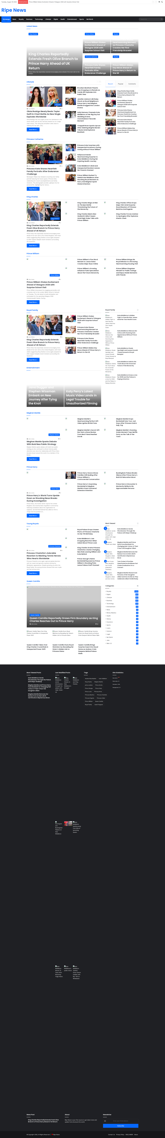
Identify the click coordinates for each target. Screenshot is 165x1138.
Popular (120, 84)
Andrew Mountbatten (90, 678)
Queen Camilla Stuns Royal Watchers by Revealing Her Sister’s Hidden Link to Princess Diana (63, 648)
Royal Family (88, 704)
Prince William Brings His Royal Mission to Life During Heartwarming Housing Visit (127, 261)
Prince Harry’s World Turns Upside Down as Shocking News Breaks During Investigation (43, 498)
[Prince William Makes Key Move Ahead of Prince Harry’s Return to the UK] (110, 130)
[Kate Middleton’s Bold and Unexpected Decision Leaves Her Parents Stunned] (70, 168)
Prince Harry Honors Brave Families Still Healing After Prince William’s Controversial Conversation (88, 476)
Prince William (90, 34)
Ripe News (56, 1134)
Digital (56, 19)
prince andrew (89, 685)
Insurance (110, 622)
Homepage (6, 19)
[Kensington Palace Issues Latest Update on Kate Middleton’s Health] (59, 893)
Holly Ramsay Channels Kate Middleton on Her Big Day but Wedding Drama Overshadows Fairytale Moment (88, 116)
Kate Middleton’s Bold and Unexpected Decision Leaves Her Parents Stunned (88, 168)
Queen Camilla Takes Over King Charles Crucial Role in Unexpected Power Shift (37, 647)
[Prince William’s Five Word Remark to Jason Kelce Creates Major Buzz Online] (66, 259)
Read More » (33, 129)
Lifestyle (48, 19)
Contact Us (111, 1134)
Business (29, 19)
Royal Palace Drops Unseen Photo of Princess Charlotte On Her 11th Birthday (88, 531)
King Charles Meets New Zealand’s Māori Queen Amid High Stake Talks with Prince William (87, 217)
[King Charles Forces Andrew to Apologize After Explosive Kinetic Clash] (105, 214)
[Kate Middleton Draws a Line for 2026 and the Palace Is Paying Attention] (110, 379)
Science (109, 631)
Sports (81, 19)
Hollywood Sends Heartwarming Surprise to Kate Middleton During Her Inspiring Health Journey (87, 158)
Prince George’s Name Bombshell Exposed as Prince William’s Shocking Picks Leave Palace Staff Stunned (88, 562)
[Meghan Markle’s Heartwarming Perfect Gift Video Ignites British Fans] (66, 419)
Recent (110, 84)
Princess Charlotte (102, 695)
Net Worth (90, 19)
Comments (132, 84)
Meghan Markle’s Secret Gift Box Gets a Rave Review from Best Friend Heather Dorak (88, 433)
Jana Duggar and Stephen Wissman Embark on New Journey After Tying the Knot (43, 395)
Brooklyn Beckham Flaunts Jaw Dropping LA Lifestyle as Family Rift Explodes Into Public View (88, 91)
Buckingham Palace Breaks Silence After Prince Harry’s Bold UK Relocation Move (126, 475)
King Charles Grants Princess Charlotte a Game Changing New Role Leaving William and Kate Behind (88, 551)
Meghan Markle (98, 682)
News (14, 19)
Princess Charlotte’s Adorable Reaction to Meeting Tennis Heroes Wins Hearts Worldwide (44, 556)
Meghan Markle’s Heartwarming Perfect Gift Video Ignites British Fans (87, 421)
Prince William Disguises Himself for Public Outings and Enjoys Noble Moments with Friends (126, 271)
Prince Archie (98, 685)
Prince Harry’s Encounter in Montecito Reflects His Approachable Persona (126, 486)
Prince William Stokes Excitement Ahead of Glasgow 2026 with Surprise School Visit (95, 46)
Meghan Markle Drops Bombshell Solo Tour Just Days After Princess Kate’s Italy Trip (126, 422)
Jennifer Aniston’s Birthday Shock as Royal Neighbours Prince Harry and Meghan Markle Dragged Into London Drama (88, 103)
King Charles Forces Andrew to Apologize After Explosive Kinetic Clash (127, 216)
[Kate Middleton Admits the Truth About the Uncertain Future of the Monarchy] (110, 367)
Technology (39, 19)
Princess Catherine (91, 56)
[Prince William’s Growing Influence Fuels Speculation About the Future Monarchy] (66, 268)
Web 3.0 (109, 643)
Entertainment (72, 19)
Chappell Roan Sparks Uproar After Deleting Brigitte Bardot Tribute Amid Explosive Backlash (89, 129)
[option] (82, 53)
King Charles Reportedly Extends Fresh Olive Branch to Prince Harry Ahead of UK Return (53, 61)
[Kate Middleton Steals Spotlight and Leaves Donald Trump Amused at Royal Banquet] (110, 353)
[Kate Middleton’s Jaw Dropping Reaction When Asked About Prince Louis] (66, 538)
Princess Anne (98, 691)
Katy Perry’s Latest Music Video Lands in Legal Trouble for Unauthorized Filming (81, 397)
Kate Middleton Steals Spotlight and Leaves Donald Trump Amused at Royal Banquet (127, 351)
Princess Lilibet (101, 698)
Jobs (108, 640)
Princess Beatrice (89, 695)
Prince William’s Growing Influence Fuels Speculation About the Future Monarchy (88, 270)
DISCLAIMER (129, 1134)
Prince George (89, 688)
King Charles (33, 34)
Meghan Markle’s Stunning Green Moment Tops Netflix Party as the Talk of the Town (126, 433)
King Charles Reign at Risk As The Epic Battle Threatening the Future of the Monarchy (87, 206)
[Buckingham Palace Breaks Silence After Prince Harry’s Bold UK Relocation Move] (105, 473)
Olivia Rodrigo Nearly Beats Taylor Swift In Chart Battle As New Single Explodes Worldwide (43, 114)
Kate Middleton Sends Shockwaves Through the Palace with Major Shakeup (126, 531)
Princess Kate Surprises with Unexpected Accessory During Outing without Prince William (89, 147)
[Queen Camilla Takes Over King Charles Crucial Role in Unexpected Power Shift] (38, 636)
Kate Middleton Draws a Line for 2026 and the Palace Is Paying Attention (127, 377)
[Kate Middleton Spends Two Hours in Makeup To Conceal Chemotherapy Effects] (68, 1037)
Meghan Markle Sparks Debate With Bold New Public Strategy (42, 443)
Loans (108, 628)
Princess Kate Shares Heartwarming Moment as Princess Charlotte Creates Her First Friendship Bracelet (60, 2)
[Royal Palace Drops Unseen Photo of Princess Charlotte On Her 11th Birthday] (66, 529)
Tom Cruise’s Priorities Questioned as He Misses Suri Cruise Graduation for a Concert (127, 564)
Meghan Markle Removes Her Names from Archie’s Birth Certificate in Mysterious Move (127, 555)
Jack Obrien (31, 108)
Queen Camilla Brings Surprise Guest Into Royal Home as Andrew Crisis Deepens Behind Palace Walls (88, 649)
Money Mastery (111, 613)
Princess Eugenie (89, 698)
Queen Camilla (99, 701)
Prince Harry (98, 688)
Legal (108, 634)
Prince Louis (88, 691)
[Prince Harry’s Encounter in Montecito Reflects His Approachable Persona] (105, 484)
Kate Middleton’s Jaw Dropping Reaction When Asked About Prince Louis (87, 540)
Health (63, 19)
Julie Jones (31, 166)
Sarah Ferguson (99, 704)
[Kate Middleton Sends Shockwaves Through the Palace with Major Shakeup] (110, 534)
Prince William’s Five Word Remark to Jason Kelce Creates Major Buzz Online (87, 261)
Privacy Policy (120, 1134)
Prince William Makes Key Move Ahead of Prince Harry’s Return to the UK (124, 69)
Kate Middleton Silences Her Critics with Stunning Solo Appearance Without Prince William (127, 334)
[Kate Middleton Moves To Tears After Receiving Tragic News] (59, 972)
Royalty (21, 19)
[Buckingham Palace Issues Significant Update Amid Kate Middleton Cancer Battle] (68, 823)
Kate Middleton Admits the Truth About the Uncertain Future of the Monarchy (126, 364)
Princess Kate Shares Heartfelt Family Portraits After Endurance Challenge (95, 69)
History (109, 619)
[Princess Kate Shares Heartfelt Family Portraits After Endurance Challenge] (110, 122)
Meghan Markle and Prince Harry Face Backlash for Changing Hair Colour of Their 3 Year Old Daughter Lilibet (127, 545)
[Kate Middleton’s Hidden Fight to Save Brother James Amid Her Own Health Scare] (110, 321)
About (136, 1134)
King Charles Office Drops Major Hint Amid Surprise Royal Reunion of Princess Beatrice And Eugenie (126, 206)
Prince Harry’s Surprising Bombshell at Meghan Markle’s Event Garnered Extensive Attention (87, 487)
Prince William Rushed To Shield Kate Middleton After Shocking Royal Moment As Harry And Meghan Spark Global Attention (88, 179)
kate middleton (103, 678)
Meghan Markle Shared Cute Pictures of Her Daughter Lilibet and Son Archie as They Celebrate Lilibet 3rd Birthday (127, 576)
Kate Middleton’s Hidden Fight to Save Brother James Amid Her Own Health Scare (127, 317)
